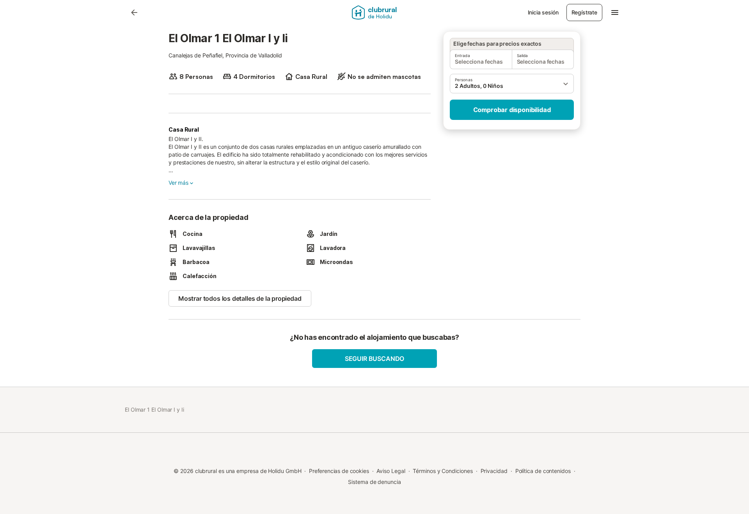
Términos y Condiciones (442, 471)
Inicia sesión (543, 12)
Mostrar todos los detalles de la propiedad (240, 298)
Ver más (178, 182)
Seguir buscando (374, 358)
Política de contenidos (543, 471)
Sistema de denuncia (374, 481)
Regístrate (584, 12)
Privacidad (494, 471)
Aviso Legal (390, 471)
